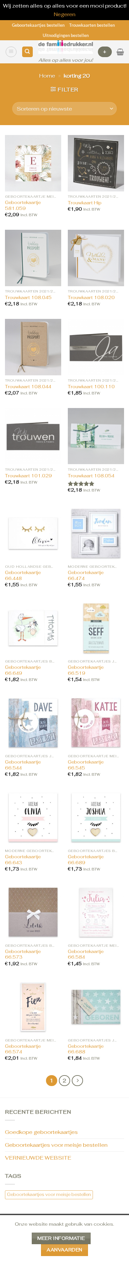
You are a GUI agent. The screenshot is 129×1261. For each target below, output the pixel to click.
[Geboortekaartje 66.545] (96, 723)
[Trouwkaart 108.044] (33, 347)
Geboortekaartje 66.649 (23, 670)
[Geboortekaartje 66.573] (33, 912)
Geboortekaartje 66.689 (86, 860)
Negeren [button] (64, 14)
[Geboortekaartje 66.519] (96, 628)
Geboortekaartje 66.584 (86, 954)
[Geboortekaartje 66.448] (33, 533)
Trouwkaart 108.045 (28, 297)
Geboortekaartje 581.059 (23, 205)
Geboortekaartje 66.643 (23, 860)
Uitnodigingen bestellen (66, 35)
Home (47, 75)
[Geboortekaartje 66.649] (33, 628)
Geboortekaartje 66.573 (23, 954)
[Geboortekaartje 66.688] (96, 1007)
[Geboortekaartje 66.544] (33, 723)
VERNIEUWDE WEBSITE (38, 1157)
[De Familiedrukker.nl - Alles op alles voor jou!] (65, 47)
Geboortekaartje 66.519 (86, 670)
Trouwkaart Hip (85, 203)
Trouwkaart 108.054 (91, 476)
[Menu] (11, 52)
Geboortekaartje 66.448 (23, 575)
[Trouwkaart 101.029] (33, 436)
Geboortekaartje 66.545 (86, 765)
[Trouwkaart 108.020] (96, 258)
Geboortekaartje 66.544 (23, 765)
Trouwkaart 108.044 (28, 387)
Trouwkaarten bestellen (92, 25)
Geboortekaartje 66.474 (86, 575)
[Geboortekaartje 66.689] (96, 817)
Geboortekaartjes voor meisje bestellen (56, 1145)
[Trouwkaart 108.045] (33, 258)
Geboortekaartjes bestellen (38, 25)
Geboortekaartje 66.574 (23, 1049)
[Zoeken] (27, 52)
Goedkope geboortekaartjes (41, 1132)
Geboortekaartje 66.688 (86, 1049)
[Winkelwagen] (120, 52)
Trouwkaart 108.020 (91, 297)
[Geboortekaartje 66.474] (96, 533)
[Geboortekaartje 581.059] (33, 163)
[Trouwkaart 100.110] (96, 347)
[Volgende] (77, 1080)
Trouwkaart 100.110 (91, 387)
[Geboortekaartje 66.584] (96, 912)
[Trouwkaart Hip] (96, 163)
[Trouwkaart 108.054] (96, 436)
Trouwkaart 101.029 (28, 476)
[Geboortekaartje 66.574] (33, 1007)
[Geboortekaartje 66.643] (33, 817)
